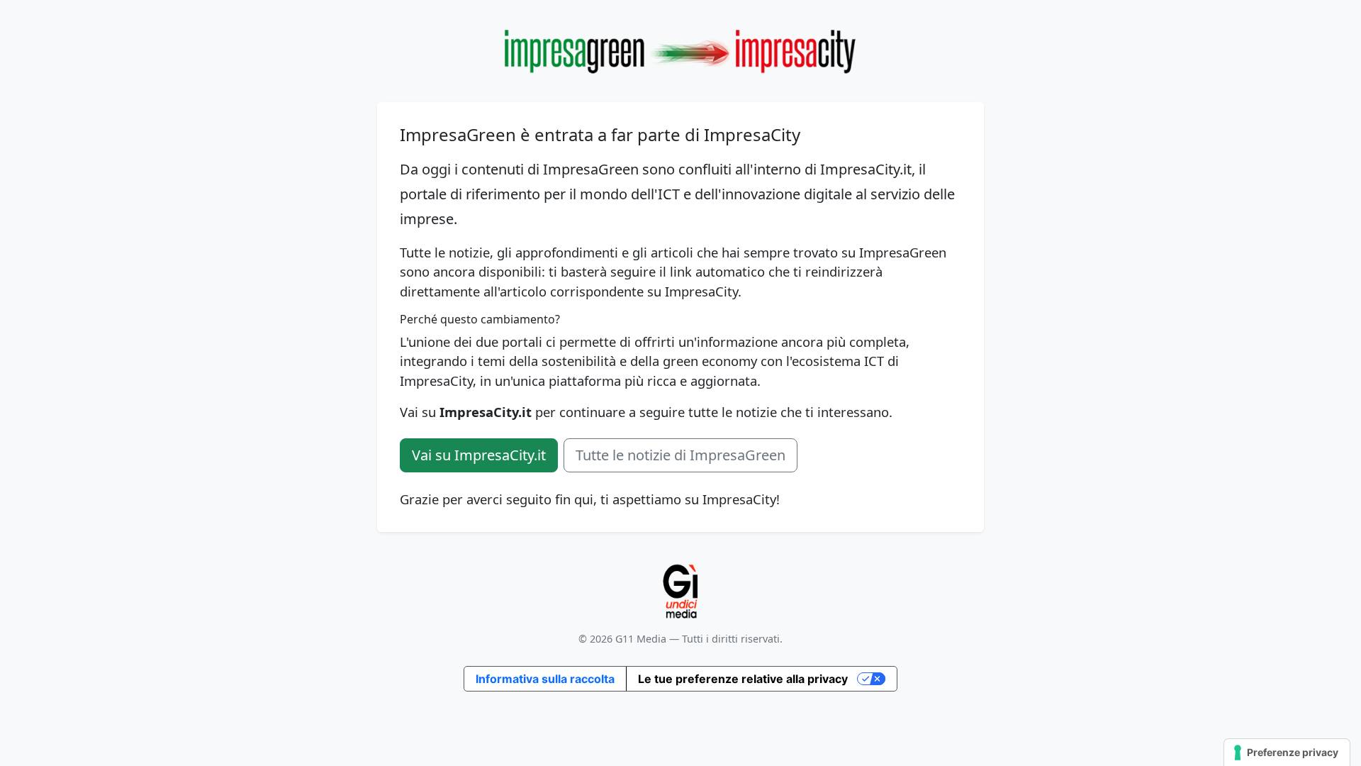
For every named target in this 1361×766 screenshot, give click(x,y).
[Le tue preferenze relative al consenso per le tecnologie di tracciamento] (1287, 752)
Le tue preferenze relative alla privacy (743, 679)
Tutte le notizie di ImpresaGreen (680, 455)
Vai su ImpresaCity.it (479, 455)
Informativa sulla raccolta (545, 679)
